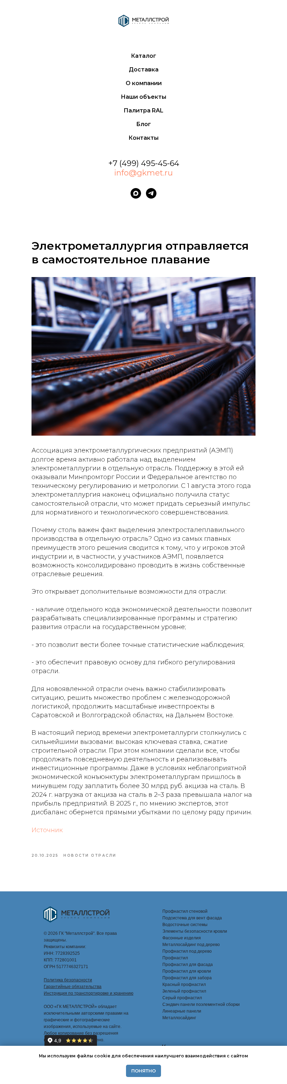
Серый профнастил (182, 997)
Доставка (144, 69)
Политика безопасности (68, 980)
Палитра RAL (143, 110)
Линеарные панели (181, 1011)
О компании (144, 83)
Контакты (143, 137)
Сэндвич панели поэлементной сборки (201, 1004)
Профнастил (175, 957)
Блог (143, 124)
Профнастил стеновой (185, 911)
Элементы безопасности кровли (194, 931)
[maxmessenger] (136, 193)
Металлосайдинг (179, 1017)
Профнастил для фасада (187, 964)
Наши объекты (143, 97)
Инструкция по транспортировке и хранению (88, 993)
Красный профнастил (184, 984)
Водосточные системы (185, 924)
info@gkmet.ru (143, 173)
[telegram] (151, 193)
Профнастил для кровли (186, 971)
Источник (47, 830)
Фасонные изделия (181, 937)
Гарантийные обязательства (73, 986)
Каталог (143, 56)
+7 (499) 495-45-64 (143, 163)
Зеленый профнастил (184, 991)
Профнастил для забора (187, 977)
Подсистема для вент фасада (192, 918)
